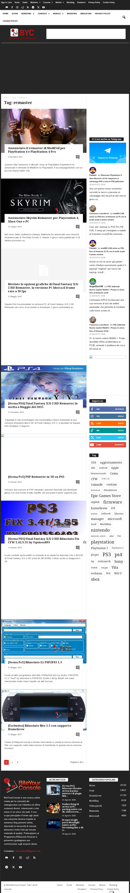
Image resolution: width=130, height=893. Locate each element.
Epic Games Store (106, 496)
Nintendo (94, 811)
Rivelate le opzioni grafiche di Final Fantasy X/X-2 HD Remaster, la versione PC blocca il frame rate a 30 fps (43, 287)
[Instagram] (17, 7)
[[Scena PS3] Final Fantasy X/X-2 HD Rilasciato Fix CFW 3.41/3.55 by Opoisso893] (43, 522)
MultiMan (105, 524)
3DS (93, 462)
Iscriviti (119, 444)
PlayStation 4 (117, 548)
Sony (118, 561)
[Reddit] (22, 7)
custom (111, 484)
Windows (34, 2)
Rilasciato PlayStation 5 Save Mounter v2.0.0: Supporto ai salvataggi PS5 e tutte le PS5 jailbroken (106, 178)
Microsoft (94, 816)
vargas (104, 568)
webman (96, 573)
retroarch (104, 561)
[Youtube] (43, 7)
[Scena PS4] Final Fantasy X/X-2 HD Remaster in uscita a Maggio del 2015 (43, 405)
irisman (94, 514)
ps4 (118, 554)
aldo (93, 468)
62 (78, 734)
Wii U (118, 573)
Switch (94, 568)
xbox (95, 579)
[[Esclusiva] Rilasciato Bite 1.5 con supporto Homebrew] (43, 709)
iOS (113, 508)
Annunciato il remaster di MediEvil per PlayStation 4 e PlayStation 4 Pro (37, 149)
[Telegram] (33, 7)
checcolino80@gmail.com (27, 851)
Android (103, 468)
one (111, 536)
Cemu (114, 473)
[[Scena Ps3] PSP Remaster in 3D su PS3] (43, 457)
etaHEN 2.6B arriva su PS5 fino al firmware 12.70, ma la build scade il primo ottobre (107, 216)
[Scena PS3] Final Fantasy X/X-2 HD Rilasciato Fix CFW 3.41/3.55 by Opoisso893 (43, 540)
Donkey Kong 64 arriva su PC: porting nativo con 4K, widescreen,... (72, 808)
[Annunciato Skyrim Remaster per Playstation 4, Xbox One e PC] (43, 203)
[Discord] (7, 7)
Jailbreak (106, 513)
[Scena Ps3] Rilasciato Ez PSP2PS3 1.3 (35, 662)
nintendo (100, 530)
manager (97, 519)
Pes (119, 536)
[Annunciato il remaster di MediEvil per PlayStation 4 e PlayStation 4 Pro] (43, 133)
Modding (70, 2)
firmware (112, 502)
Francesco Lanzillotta (99, 213)
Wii (108, 573)
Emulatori (81, 2)
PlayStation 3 (99, 548)
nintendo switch (98, 536)
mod (93, 524)
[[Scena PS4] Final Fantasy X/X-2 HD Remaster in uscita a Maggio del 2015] (43, 386)
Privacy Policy (94, 2)
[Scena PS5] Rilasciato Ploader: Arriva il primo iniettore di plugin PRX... (72, 791)
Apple (115, 467)
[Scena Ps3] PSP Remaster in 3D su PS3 (36, 476)
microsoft (115, 519)
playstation (102, 542)
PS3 (107, 554)
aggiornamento (111, 462)
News (92, 785)
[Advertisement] (86, 34)
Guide (25, 2)
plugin (95, 554)
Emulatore (110, 490)
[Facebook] (12, 7)
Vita (115, 568)
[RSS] (28, 7)
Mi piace (119, 409)
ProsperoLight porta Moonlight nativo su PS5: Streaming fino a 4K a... (72, 825)
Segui (121, 416)
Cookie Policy (109, 2)
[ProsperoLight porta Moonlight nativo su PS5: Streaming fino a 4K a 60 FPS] (53, 824)
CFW (94, 479)
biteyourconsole (98, 473)
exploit (95, 502)
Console (46, 2)
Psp (92, 561)
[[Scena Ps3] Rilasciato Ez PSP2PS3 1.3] (43, 642)
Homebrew (95, 795)
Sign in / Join (6, 2)
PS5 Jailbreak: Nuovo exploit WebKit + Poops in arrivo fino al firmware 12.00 (106, 289)
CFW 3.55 (105, 479)
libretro (119, 513)
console (97, 485)
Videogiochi (95, 806)
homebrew (99, 508)
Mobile (59, 2)
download (95, 490)
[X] (38, 7)
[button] (124, 17)
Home (17, 2)
